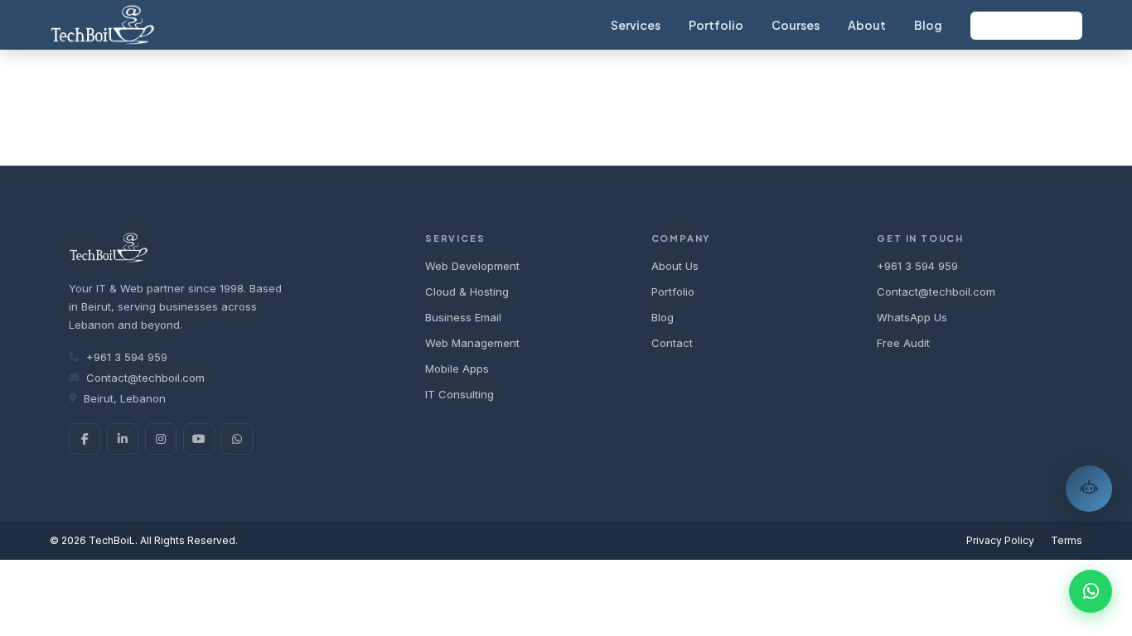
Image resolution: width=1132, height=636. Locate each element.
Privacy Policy (1000, 540)
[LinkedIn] (122, 439)
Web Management (472, 342)
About (867, 24)
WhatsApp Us (912, 317)
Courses (796, 24)
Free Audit (903, 342)
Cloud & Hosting (467, 291)
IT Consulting (459, 394)
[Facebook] (84, 439)
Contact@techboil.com (145, 377)
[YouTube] (199, 439)
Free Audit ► (1026, 25)
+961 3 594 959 (126, 357)
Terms (1066, 540)
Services (635, 24)
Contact (672, 342)
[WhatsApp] (237, 439)
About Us (675, 265)
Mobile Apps (457, 368)
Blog (928, 24)
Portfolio (716, 24)
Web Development (472, 265)
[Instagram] (161, 439)
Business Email (463, 317)
